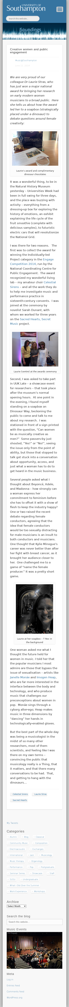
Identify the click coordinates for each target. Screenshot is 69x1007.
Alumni (13, 837)
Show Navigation (59, 9)
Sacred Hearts (20, 800)
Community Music (19, 843)
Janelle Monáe (20, 677)
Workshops (39, 891)
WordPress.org (14, 997)
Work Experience (18, 891)
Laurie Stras (40, 794)
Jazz (32, 855)
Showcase (37, 873)
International (16, 855)
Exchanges (37, 849)
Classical (40, 837)
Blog (26, 837)
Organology (37, 861)
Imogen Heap (46, 677)
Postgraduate (47, 867)
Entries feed (13, 985)
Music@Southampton (26, 60)
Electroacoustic (17, 849)
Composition (41, 843)
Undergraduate (30, 879)
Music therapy (17, 861)
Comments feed (15, 991)
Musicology (46, 855)
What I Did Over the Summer (24, 885)
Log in (10, 979)
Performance (16, 867)
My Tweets (12, 823)
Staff (52, 873)
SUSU (12, 879)
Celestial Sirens (20, 794)
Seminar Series (17, 873)
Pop (31, 867)
